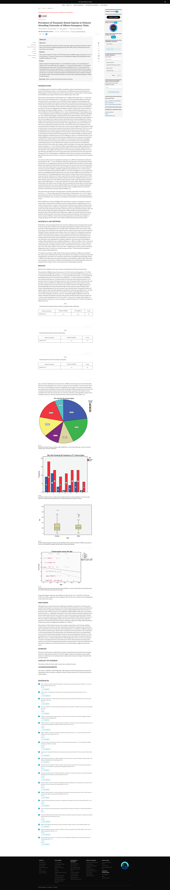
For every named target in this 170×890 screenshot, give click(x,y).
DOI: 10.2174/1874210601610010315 (78, 31)
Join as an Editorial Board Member (113, 101)
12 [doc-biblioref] (81, 170)
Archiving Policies (58, 862)
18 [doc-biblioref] (54, 241)
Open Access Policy (42, 871)
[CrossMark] (42, 16)
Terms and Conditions (42, 887)
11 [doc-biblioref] (47, 163)
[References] (99, 53)
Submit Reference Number (113, 92)
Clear (113, 75)
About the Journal (42, 862)
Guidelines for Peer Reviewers (76, 879)
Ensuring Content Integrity (75, 867)
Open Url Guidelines (42, 872)
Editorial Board (42, 865)
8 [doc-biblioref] (67, 161)
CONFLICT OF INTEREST (32, 55)
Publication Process (74, 877)
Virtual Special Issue (74, 873)
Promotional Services (110, 115)
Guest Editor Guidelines (75, 872)
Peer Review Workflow (75, 875)
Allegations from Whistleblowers (92, 862)
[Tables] (99, 58)
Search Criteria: (110, 62)
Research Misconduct (90, 875)
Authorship (57, 870)
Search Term (108, 56)
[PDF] (46, 34)
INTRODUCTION (33, 44)
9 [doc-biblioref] (86, 161)
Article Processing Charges (59, 864)
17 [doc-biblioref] (46, 193)
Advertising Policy (109, 112)
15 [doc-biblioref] (44, 193)
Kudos (106, 114)
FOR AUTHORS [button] (104, 5)
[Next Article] (99, 34)
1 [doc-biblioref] (62, 99)
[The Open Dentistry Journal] (125, 865)
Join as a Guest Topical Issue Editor (113, 104)
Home (63, 5)
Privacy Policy (49, 887)
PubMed (42, 687)
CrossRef (43, 710)
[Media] (99, 56)
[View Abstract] (40, 34)
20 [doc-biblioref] (82, 609)
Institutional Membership (59, 875)
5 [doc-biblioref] (86, 128)
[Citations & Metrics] (99, 48)
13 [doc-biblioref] (90, 178)
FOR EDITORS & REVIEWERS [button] (92, 5)
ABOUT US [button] (68, 5)
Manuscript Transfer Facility (60, 879)
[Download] (99, 45)
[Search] (165, 2)
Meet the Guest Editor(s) (43, 867)
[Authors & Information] (99, 43)
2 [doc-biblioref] (42, 121)
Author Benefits (57, 865)
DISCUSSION (34, 51)
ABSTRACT (34, 42)
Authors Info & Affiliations (76, 28)
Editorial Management (74, 863)
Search (119, 75)
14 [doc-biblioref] (69, 188)
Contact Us (55, 887)
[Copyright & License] (99, 51)
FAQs (40, 869)
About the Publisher (42, 864)
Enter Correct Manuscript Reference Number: (111, 84)
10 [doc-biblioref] (39, 163)
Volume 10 (44, 8)
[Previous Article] (96, 34)
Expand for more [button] (87, 326)
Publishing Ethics (89, 873)
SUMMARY (34, 53)
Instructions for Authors (59, 877)
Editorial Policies (74, 865)
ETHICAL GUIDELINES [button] (78, 5)
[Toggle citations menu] (46, 696)
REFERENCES (34, 57)
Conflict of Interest (89, 864)
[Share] (99, 61)
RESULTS (34, 49)
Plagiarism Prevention (90, 869)
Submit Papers (113, 17)
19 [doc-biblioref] (75, 241)
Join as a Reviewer (109, 102)
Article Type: (109, 68)
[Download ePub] (43, 34)
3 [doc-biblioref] (51, 114)
